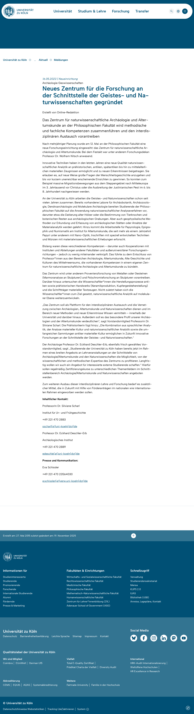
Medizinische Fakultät (79, 585)
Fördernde (9, 601)
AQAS (26, 685)
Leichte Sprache (61, 636)
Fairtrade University (77, 685)
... (35, 59)
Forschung (120, 11)
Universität (63, 11)
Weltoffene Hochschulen (144, 667)
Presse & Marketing (14, 605)
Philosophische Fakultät (80, 589)
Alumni (7, 597)
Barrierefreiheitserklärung (34, 636)
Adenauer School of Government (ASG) (88, 605)
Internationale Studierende (17, 593)
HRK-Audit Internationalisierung (148, 663)
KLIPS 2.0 (135, 589)
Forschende (9, 589)
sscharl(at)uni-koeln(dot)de (59, 426)
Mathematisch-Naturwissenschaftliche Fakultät (93, 593)
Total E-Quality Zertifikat (80, 663)
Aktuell (43, 60)
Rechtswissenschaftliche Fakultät (85, 581)
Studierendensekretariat (143, 581)
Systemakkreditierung (45, 685)
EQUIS (16, 685)
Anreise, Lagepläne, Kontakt (145, 601)
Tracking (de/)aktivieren (60, 709)
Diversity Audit (108, 667)
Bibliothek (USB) (139, 597)
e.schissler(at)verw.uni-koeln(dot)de (65, 481)
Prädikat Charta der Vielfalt (82, 667)
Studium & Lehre (92, 11)
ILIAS (133, 593)
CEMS (6, 685)
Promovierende (11, 585)
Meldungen (61, 60)
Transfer (142, 11)
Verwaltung (136, 577)
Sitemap (77, 636)
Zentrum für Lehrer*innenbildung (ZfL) (88, 601)
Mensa (134, 585)
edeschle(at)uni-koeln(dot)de (61, 453)
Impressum (91, 636)
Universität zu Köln (15, 60)
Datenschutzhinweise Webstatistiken (23, 709)
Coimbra (8, 663)
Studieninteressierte (14, 577)
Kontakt (104, 636)
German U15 (35, 663)
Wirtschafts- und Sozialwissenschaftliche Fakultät (94, 577)
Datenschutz (10, 636)
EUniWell (21, 663)
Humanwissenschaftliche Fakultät (85, 597)
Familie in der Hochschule (105, 685)
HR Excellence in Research (145, 671)
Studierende (10, 581)
